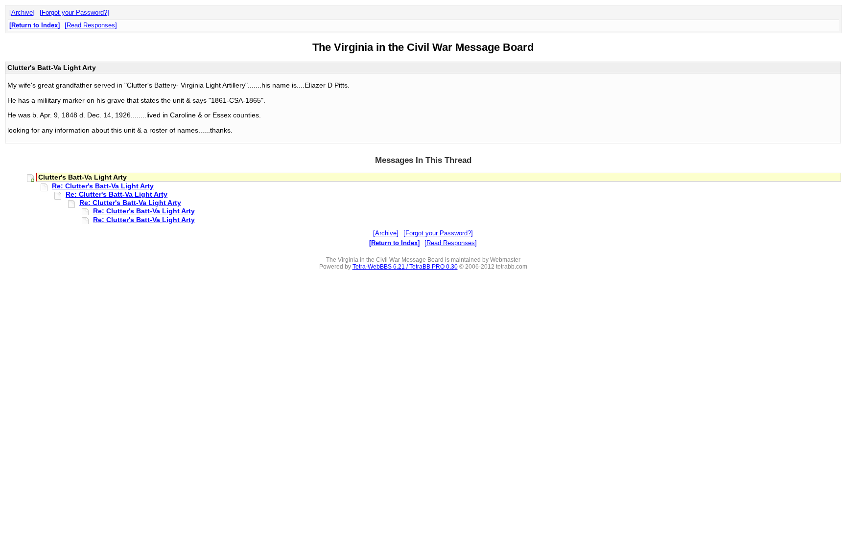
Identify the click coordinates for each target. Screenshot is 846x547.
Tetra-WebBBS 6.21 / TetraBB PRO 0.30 (405, 266)
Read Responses (91, 25)
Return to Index (34, 25)
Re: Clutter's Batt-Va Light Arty (103, 186)
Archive (22, 12)
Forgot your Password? (74, 12)
